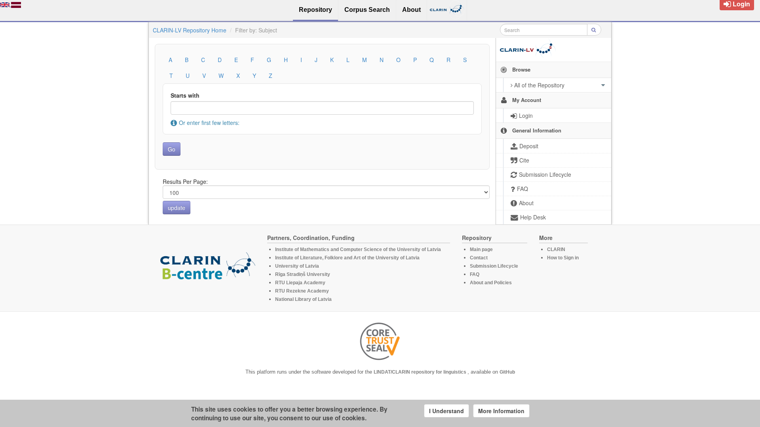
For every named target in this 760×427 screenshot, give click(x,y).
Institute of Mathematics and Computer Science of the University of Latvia (358, 249)
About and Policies (491, 282)
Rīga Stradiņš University (302, 274)
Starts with (185, 95)
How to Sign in (563, 258)
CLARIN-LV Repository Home (189, 30)
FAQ (474, 274)
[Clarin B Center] (207, 268)
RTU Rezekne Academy (302, 291)
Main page (481, 249)
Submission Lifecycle (494, 266)
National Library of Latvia (303, 299)
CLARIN (556, 249)
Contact (479, 258)
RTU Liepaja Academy (300, 282)
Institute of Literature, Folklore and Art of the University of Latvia (347, 258)
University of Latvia (297, 266)
